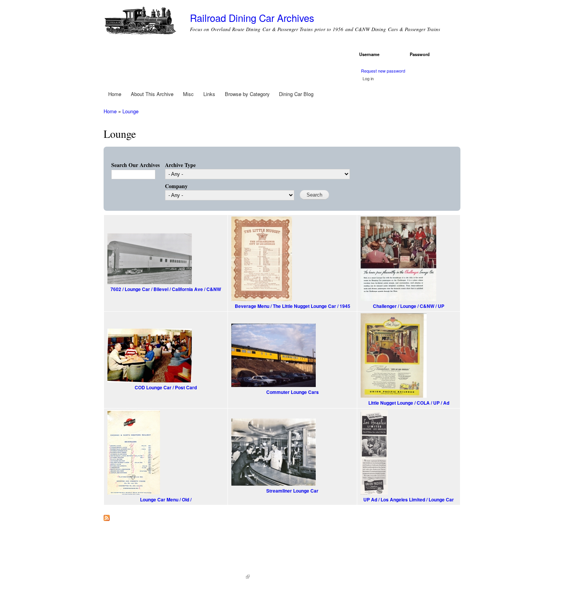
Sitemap (262, 577)
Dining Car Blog (296, 94)
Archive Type (180, 165)
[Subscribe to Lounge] (107, 516)
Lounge (130, 111)
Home (114, 94)
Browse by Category (247, 94)
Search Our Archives (135, 165)
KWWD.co (236, 577)
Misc (188, 94)
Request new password (383, 71)
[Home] (141, 22)
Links (209, 94)
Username (370, 54)
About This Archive (152, 94)
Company (176, 186)
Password (421, 54)
